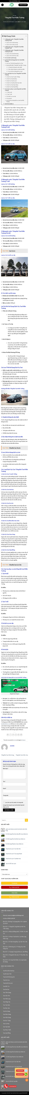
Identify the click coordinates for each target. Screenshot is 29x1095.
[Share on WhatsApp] (8, 735)
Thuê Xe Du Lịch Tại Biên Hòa (13, 858)
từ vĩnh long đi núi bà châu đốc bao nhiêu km (17, 834)
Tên (4, 781)
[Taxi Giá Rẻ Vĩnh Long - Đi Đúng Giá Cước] (11, 4)
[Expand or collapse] (26, 36)
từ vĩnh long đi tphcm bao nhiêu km (14, 844)
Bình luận (5, 768)
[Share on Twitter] (13, 735)
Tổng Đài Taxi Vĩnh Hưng (7, 755)
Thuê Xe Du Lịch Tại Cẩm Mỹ (13, 848)
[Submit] (26, 820)
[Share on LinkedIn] (21, 735)
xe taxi (14, 15)
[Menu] (2, 5)
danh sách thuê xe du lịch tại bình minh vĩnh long (16, 829)
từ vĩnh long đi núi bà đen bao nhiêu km (15, 839)
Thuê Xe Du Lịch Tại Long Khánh (14, 853)
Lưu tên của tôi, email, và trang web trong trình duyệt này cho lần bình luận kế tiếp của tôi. (13, 805)
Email (4, 788)
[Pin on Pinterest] (18, 735)
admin (16, 21)
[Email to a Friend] (16, 735)
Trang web (5, 795)
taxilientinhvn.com (5, 724)
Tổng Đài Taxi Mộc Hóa (22, 755)
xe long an (23, 740)
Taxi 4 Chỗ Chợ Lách (11, 863)
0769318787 (13, 1086)
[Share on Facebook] (10, 735)
